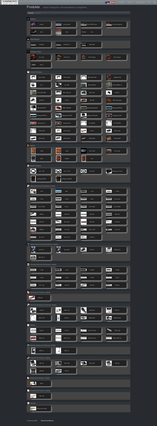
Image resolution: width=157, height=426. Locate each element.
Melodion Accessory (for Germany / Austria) (42, 345)
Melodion (32, 325)
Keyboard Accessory (36, 72)
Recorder (33, 403)
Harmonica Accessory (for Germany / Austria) (43, 305)
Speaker (32, 145)
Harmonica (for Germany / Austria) (40, 292)
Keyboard (33, 19)
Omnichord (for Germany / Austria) (40, 390)
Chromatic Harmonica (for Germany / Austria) (43, 264)
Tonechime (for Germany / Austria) (40, 358)
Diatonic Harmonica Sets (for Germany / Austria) (44, 244)
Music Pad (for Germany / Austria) (40, 378)
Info (149, 2)
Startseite (31, 13)
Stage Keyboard (34, 39)
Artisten (130, 2)
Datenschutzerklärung (47, 420)
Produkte (121, 2)
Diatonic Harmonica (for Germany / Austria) (42, 186)
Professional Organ (35, 52)
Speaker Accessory (35, 166)
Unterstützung (140, 2)
